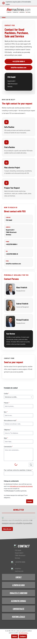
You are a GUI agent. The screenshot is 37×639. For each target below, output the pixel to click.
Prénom (6, 403)
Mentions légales (18, 617)
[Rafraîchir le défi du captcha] (31, 465)
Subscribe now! (7, 529)
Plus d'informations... (23, 633)
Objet (6, 438)
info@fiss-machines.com (18, 67)
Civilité (6, 393)
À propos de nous (18, 585)
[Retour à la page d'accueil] (18, 10)
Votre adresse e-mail (10, 420)
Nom (6, 412)
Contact (19, 577)
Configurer (23, 636)
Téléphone (7, 430)
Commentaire (8, 446)
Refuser (14, 636)
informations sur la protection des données (21, 486)
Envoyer (29, 501)
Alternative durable (18, 601)
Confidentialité (18, 609)
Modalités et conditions (18, 593)
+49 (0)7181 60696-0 (18, 61)
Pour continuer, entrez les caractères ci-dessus (18, 470)
